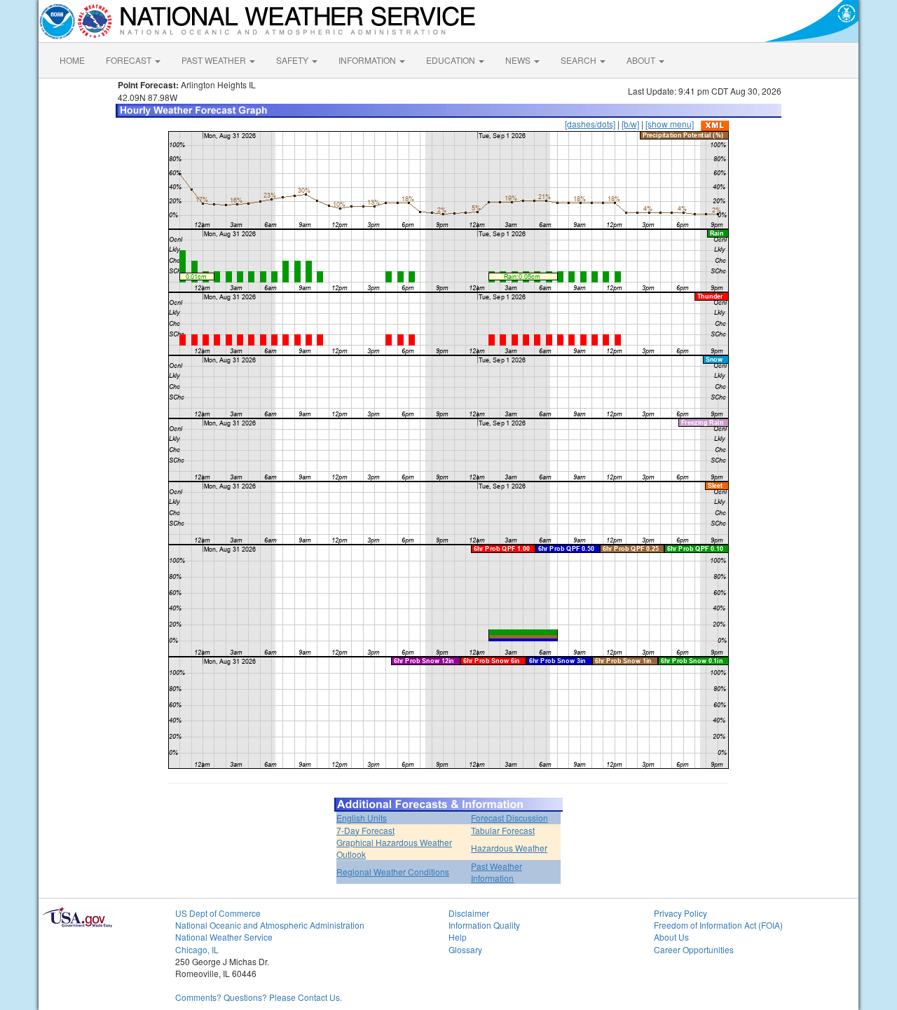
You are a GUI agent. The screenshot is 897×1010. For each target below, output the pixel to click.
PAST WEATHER (215, 60)
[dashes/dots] (590, 124)
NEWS (519, 60)
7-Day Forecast (365, 830)
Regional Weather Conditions (392, 872)
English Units (361, 818)
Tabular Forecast (503, 830)
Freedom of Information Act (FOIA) (718, 925)
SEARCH (579, 60)
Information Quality (484, 925)
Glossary (465, 949)
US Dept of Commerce (218, 913)
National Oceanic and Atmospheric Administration (269, 925)
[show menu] (669, 124)
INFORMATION (368, 60)
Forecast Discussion (509, 818)
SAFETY (293, 60)
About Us (671, 937)
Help (457, 937)
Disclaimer (468, 913)
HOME (72, 60)
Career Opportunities (694, 949)
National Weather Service (224, 937)
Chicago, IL (197, 949)
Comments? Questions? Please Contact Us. (258, 997)
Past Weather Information (496, 872)
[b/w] (630, 124)
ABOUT (641, 60)
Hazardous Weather (509, 848)
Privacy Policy (680, 913)
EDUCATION (451, 60)
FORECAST (129, 60)
